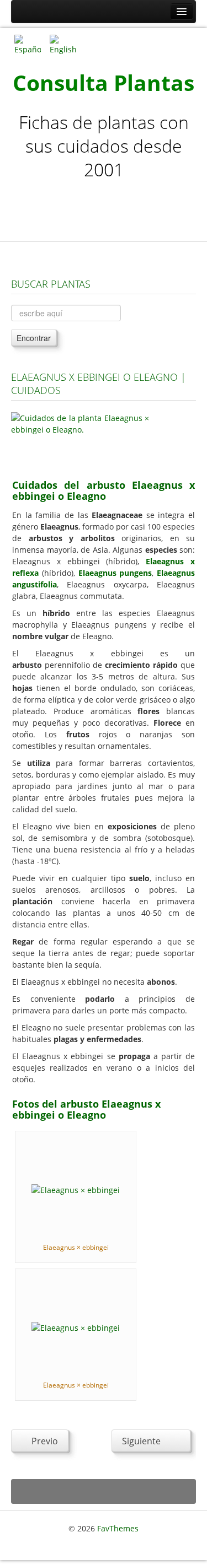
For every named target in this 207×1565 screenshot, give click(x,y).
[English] (63, 44)
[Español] (27, 44)
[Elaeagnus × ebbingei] (75, 1189)
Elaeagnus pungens (115, 573)
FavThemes (118, 1528)
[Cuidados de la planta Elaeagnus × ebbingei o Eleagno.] (80, 439)
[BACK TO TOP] (103, 1491)
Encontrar (34, 337)
